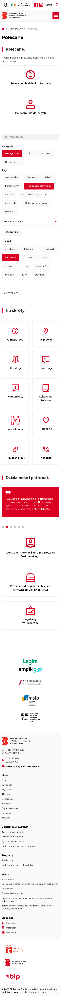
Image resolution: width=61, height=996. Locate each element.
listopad (28, 249)
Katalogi (6, 803)
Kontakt (6, 817)
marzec (9, 274)
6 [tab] (23, 527)
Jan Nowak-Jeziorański (13, 832)
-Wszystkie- (12, 153)
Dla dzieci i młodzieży (39, 153)
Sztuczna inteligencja (33, 194)
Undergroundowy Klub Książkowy (18, 846)
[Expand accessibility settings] (7, 5)
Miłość (48, 177)
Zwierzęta (10, 203)
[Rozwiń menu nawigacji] (55, 15)
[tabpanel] (30, 502)
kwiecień (41, 266)
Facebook (36, 5)
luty (24, 274)
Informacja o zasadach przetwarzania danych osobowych (30, 884)
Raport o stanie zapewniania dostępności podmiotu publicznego (27, 899)
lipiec (45, 257)
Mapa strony (8, 879)
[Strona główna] (15, 15)
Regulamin (7, 888)
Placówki (6, 794)
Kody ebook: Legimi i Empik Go (17, 865)
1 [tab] (3, 527)
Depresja (32, 177)
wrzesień (10, 257)
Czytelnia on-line (10, 808)
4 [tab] (15, 527)
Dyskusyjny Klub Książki (13, 841)
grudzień (10, 249)
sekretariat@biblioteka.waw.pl (22, 766)
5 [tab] (19, 527)
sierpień (29, 257)
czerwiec (10, 266)
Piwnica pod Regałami (13, 836)
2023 (8, 241)
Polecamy (7, 813)
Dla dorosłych (13, 162)
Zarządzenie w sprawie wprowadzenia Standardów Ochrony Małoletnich (26, 907)
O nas (4, 780)
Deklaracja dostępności (24, 5)
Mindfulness (12, 186)
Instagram (41, 5)
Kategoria (7, 146)
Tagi (4, 170)
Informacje (7, 785)
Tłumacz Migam (13, 4)
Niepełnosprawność (39, 186)
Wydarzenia (7, 789)
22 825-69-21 (12, 762)
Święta (9, 194)
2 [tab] (7, 527)
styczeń (39, 274)
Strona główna (14, 28)
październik (48, 249)
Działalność (7, 799)
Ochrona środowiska (36, 203)
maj (26, 266)
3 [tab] (11, 527)
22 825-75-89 (12, 758)
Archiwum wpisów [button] (14, 221)
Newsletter (11, 932)
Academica (7, 860)
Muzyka (9, 211)
